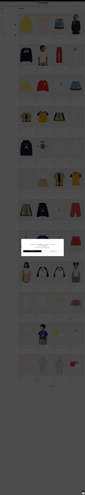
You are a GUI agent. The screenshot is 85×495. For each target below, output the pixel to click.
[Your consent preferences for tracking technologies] (83, 493)
